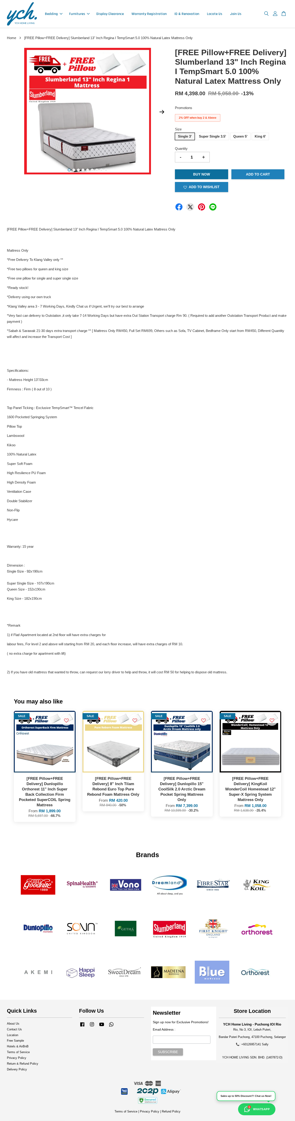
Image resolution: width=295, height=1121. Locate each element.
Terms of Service (18, 1052)
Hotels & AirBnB (18, 1046)
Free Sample (15, 1040)
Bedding (51, 14)
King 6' (260, 136)
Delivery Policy (17, 1069)
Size (178, 129)
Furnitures (77, 14)
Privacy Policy (16, 1058)
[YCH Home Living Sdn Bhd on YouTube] (101, 1026)
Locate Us (214, 14)
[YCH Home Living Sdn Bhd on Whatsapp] (111, 1026)
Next (162, 112)
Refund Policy (171, 1111)
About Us (13, 1023)
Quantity (181, 148)
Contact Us (14, 1029)
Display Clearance (110, 14)
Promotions (183, 108)
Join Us (235, 14)
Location (12, 1035)
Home (11, 38)
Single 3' (185, 136)
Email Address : (164, 1029)
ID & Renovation (186, 14)
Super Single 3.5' (212, 136)
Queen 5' (240, 136)
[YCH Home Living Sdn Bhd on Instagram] (92, 1026)
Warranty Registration (149, 14)
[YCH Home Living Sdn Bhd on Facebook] (82, 1026)
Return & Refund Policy (22, 1063)
